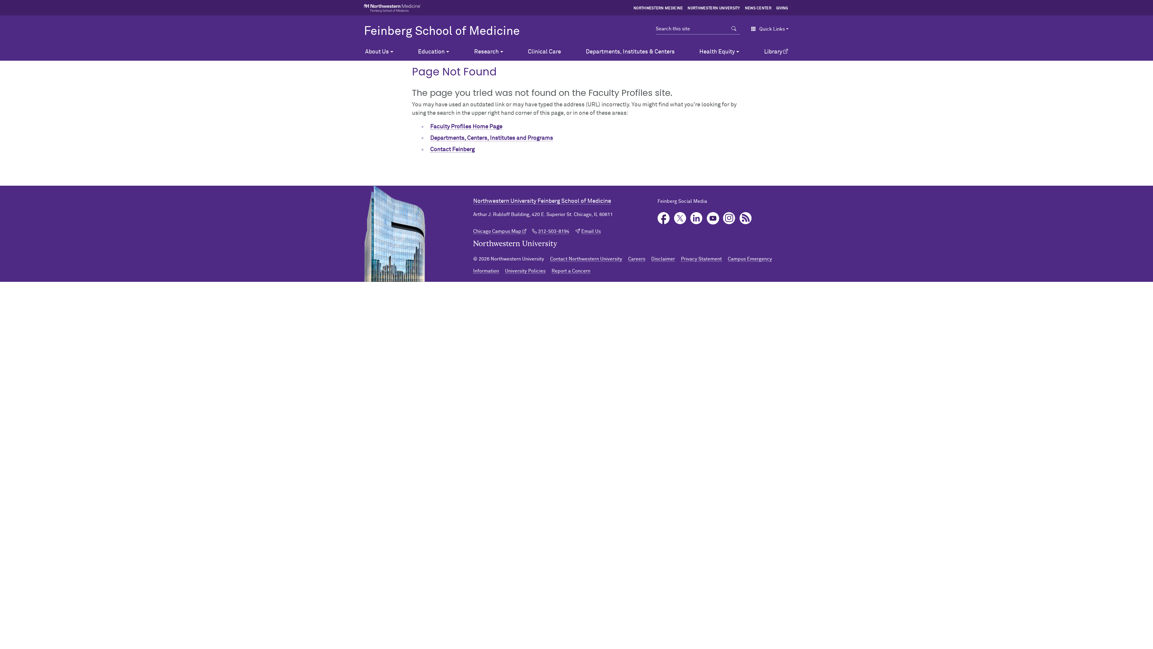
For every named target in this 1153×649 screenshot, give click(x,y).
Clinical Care (544, 52)
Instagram (729, 218)
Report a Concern (571, 271)
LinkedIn (696, 218)
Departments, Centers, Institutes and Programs (491, 138)
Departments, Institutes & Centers (630, 52)
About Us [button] (377, 52)
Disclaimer (663, 259)
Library (773, 52)
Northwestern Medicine (658, 8)
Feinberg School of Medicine (442, 32)
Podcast (746, 218)
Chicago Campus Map (497, 231)
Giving (782, 8)
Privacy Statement (701, 259)
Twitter (680, 218)
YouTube (713, 218)
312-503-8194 (553, 231)
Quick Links (772, 29)
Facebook (664, 218)
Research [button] (486, 52)
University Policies (525, 271)
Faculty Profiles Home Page (466, 126)
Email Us (591, 231)
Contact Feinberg (452, 149)
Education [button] (431, 52)
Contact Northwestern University (586, 259)
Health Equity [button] (717, 52)
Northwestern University (714, 8)
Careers (636, 259)
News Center (758, 8)
